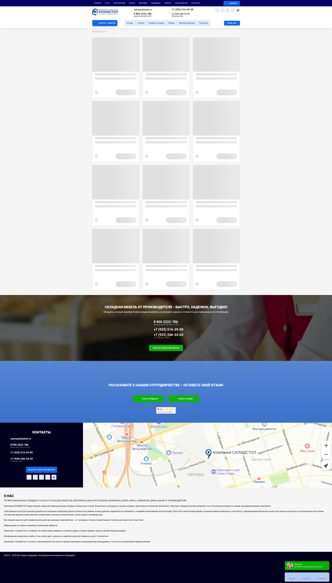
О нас (107, 3)
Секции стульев (156, 23)
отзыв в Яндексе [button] (150, 398)
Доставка (143, 3)
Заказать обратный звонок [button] (166, 348)
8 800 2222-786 (143, 14)
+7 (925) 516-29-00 (182, 9)
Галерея (167, 3)
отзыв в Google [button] (185, 398)
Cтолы (130, 23)
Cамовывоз (155, 3)
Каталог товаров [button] (106, 23)
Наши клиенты (181, 3)
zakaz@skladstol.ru (143, 9)
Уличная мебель (187, 23)
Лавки (171, 23)
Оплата (132, 3)
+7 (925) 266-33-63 (180, 15)
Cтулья (140, 23)
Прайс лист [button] (232, 23)
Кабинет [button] (233, 3)
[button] (217, 10)
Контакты (196, 3)
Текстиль (203, 23)
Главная (97, 3)
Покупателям (119, 3)
